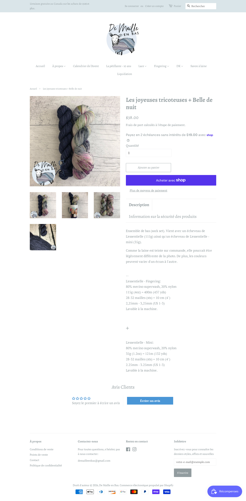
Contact (34, 460)
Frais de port (134, 125)
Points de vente (39, 454)
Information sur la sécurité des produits (163, 216)
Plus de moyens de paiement (148, 190)
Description (139, 205)
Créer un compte (154, 6)
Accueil (40, 66)
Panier (177, 6)
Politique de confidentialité (46, 465)
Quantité (132, 145)
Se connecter (132, 6)
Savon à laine (198, 66)
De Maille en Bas (109, 485)
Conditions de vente (41, 449)
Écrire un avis (150, 401)
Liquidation (124, 74)
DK (178, 66)
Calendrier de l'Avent (86, 66)
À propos (58, 66)
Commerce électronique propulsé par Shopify (146, 485)
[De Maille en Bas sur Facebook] (128, 450)
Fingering (160, 66)
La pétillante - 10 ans (118, 66)
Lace (141, 66)
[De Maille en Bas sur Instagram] (134, 450)
